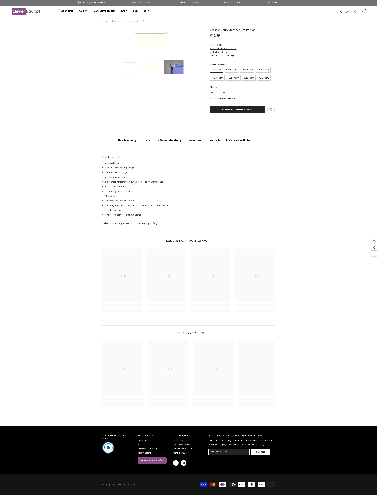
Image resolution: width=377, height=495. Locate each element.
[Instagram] (183, 463)
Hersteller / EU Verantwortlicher (230, 140)
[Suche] (340, 11)
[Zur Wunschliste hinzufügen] (271, 109)
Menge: (213, 86)
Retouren (194, 140)
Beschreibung (127, 140)
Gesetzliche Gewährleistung (162, 140)
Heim (105, 21)
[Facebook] (176, 463)
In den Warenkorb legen (237, 109)
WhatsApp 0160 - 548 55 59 (94, 2)
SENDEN (260, 451)
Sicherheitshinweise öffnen (223, 48)
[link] (122, 305)
